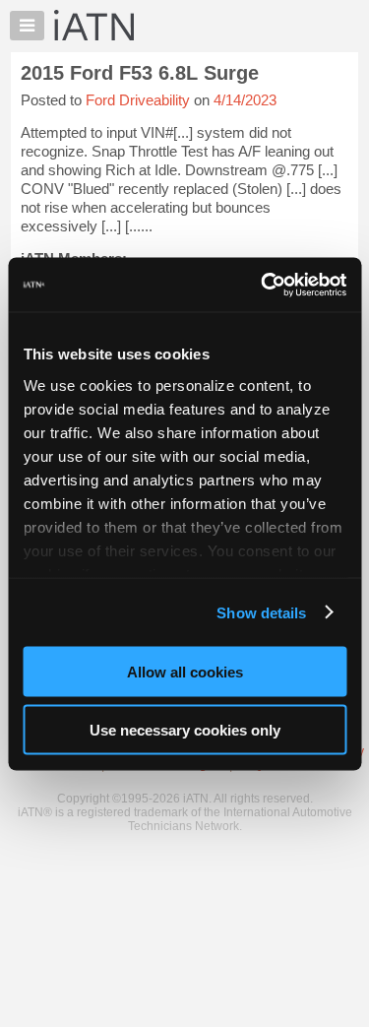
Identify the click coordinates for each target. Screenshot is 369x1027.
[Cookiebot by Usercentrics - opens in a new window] (262, 284)
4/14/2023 (245, 100)
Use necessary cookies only (185, 729)
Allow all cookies (185, 672)
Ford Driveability (138, 100)
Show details (261, 612)
